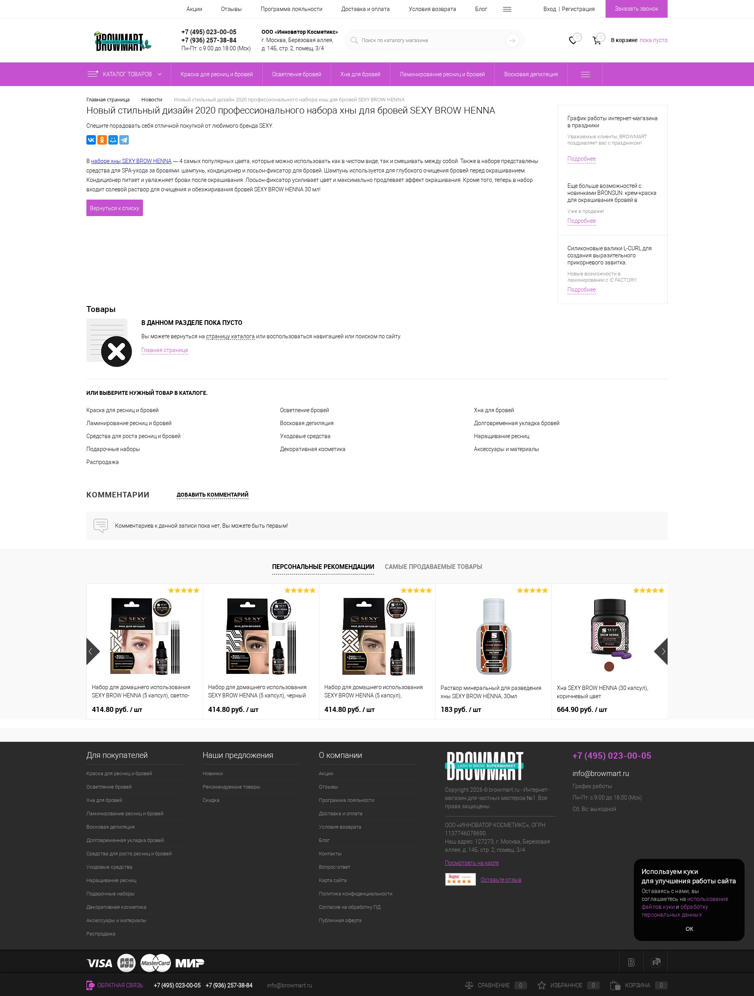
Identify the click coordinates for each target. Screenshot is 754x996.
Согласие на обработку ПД (350, 907)
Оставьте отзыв (501, 880)
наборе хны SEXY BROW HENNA (131, 161)
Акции (194, 9)
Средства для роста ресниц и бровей (133, 436)
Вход (550, 9)
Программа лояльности (291, 9)
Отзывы (231, 9)
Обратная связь (119, 985)
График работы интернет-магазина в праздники (612, 121)
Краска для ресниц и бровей (122, 410)
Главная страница (164, 350)
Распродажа (102, 462)
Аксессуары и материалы (506, 449)
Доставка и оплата (365, 9)
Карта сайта (333, 880)
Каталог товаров (128, 74)
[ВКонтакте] (91, 140)
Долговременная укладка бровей (517, 423)
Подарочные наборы (113, 449)
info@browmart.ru (601, 773)
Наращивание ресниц (501, 436)
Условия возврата (432, 9)
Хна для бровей (494, 410)
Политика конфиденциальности (355, 894)
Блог (481, 9)
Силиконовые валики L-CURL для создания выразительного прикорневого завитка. (609, 255)
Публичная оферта (340, 920)
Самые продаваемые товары (433, 566)
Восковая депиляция (307, 423)
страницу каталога (230, 336)
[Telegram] (124, 140)
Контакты (330, 854)
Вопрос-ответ (334, 867)
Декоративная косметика (313, 449)
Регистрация (578, 9)
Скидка (211, 800)
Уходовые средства (305, 436)
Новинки (213, 773)
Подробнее (581, 159)
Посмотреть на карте (472, 863)
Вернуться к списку (114, 208)
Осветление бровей (304, 410)
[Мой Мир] (113, 140)
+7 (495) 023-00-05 (208, 32)
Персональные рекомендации (323, 566)
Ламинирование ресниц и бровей (129, 423)
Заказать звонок (636, 9)
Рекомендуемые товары (231, 787)
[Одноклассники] (102, 140)
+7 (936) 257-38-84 (229, 985)
